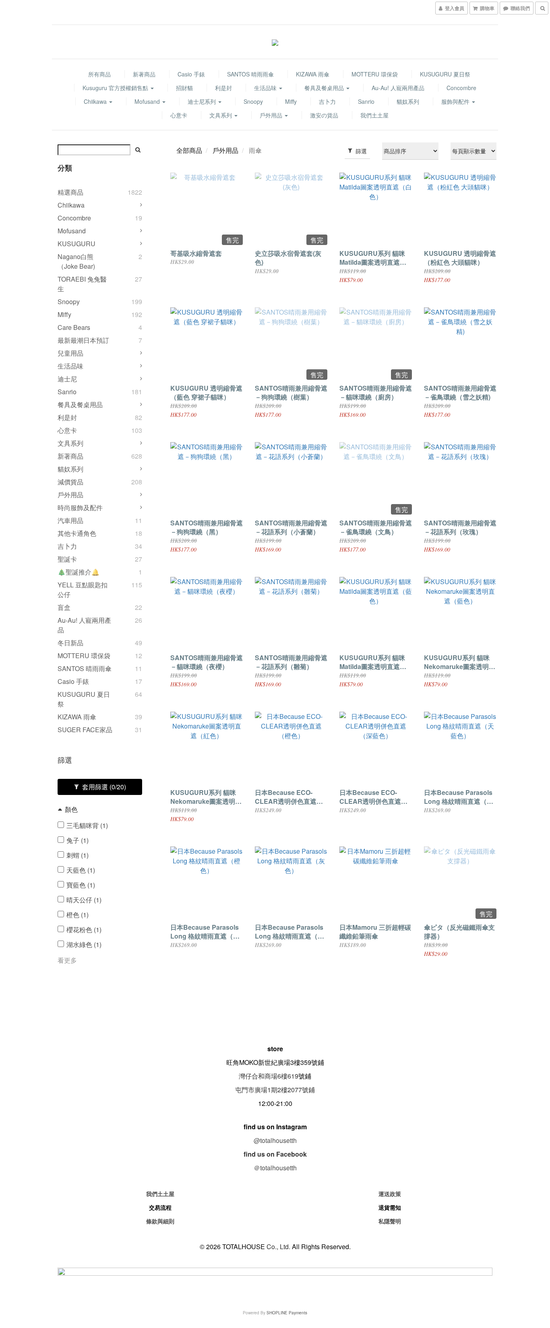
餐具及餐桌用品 (324, 88)
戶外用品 (272, 115)
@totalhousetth (275, 1140)
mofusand (147, 101)
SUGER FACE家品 (85, 729)
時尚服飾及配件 (80, 507)
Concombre (461, 88)
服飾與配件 (456, 101)
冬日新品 (70, 642)
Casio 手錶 (191, 74)
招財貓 (184, 88)
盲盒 (64, 607)
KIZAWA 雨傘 (312, 74)
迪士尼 (67, 378)
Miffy (291, 101)
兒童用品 (70, 353)
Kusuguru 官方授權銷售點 (116, 88)
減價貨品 (70, 481)
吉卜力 (327, 101)
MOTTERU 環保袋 (375, 74)
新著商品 (144, 74)
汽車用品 (70, 520)
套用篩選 (103, 786)
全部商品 (189, 150)
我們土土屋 (374, 115)
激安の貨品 (324, 115)
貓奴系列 (408, 101)
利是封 (223, 88)
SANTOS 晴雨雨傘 (250, 74)
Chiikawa (96, 101)
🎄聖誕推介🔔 (78, 571)
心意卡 (178, 115)
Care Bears (74, 327)
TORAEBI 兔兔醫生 (82, 283)
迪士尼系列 (202, 101)
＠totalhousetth (275, 1167)
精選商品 (70, 192)
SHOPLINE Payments (287, 1313)
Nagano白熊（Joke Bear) (76, 261)
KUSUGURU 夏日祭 (445, 74)
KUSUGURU (76, 243)
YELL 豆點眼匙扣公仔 (83, 589)
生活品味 (266, 88)
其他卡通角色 (77, 533)
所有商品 (99, 74)
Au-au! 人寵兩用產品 (398, 88)
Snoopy (253, 101)
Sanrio (366, 101)
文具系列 (221, 115)
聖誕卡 (67, 559)
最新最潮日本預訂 (83, 340)
